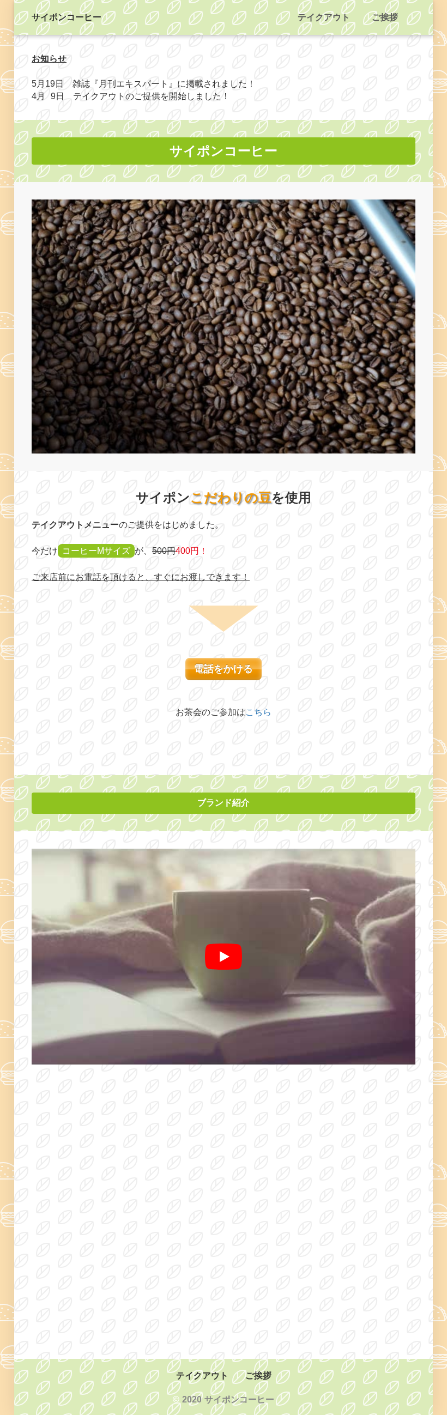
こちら (258, 712)
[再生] (223, 957)
